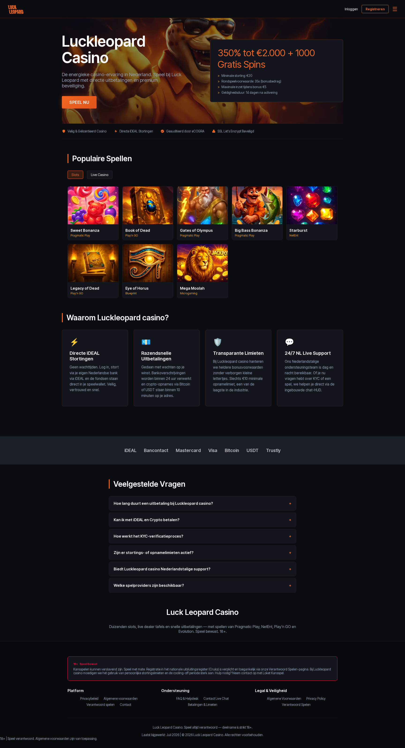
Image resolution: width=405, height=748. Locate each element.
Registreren (375, 9)
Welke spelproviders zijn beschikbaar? (149, 585)
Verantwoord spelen (100, 705)
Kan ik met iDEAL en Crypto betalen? (147, 519)
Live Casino (100, 175)
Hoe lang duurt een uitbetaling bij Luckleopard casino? (163, 503)
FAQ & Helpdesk (187, 698)
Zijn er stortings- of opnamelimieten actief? (154, 552)
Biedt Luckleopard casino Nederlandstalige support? (162, 569)
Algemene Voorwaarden (284, 698)
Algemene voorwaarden (121, 698)
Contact (125, 705)
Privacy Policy (316, 698)
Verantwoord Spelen (296, 705)
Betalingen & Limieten (202, 705)
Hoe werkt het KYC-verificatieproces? (148, 536)
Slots (75, 175)
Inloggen (351, 9)
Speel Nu (79, 102)
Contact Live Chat (216, 698)
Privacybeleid (89, 698)
